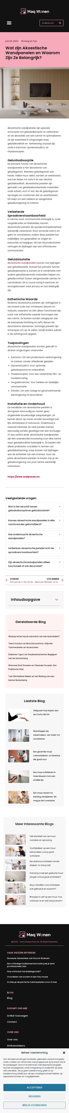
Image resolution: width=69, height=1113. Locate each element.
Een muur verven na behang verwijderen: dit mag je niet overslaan (44, 796)
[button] (64, 1052)
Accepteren (34, 1087)
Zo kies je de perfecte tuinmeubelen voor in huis (32, 982)
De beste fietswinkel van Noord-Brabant (28, 958)
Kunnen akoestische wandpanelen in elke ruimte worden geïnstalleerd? (34, 522)
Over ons (12, 1039)
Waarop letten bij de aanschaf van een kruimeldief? (34, 636)
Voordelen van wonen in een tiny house (27, 976)
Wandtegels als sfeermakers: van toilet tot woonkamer (46, 735)
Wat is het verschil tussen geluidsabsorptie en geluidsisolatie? (34, 508)
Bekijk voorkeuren (34, 1105)
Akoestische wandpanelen (22, 262)
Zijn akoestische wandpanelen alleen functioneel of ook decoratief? (34, 564)
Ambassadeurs (16, 1045)
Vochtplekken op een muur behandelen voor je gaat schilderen (43, 852)
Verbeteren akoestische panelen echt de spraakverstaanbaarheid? (34, 550)
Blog (9, 998)
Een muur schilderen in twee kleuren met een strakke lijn (44, 776)
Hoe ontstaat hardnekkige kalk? (24, 971)
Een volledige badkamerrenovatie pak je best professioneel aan (31, 965)
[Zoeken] (60, 23)
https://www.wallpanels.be (24, 476)
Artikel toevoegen (17, 1015)
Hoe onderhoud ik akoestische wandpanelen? (34, 536)
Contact (12, 1021)
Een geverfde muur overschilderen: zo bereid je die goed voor (46, 755)
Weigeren (34, 1096)
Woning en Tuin (29, 41)
